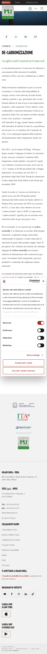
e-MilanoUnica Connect (32, 2)
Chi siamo (6, 565)
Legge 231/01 (35, 649)
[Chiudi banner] (43, 281)
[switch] (40, 330)
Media (4, 555)
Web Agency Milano (7, 650)
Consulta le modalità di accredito (15, 575)
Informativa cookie (7, 649)
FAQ (4, 560)
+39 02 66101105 (12, 504)
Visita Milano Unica (9, 529)
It (35, 9)
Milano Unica (6, 2)
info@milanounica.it (9, 512)
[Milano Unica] (8, 12)
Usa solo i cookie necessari (23, 371)
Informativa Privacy (22, 649)
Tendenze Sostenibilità (10, 550)
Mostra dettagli (33, 355)
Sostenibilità (6, 46)
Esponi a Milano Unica (10, 534)
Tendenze (17, 2)
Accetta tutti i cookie (23, 363)
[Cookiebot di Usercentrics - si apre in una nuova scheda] (30, 281)
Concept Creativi (8, 545)
